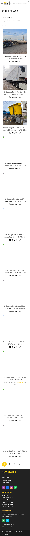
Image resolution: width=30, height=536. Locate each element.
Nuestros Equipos (7, 480)
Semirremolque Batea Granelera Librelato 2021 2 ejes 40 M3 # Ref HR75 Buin (15, 307)
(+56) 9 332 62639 (7, 506)
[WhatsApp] (15, 487)
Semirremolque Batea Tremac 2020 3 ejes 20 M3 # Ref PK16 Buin (14, 343)
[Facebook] (7, 487)
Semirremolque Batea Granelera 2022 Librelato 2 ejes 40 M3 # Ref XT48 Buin (15, 200)
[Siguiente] (25, 464)
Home (4, 475)
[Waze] (7, 520)
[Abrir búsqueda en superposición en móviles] (19, 3)
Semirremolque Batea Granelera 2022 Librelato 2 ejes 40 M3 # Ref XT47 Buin (15, 164)
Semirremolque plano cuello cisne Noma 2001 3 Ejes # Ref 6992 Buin (15, 57)
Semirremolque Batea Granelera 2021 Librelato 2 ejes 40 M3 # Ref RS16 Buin (15, 236)
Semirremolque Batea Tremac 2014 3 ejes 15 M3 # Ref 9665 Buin (15, 378)
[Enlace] (6, 3)
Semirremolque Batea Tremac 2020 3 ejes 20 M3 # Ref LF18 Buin (14, 452)
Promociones (6, 477)
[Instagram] (11, 487)
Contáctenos (5, 482)
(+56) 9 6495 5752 (7, 502)
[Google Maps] (3, 520)
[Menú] (2, 3)
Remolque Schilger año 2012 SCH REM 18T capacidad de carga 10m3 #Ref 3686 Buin (15, 129)
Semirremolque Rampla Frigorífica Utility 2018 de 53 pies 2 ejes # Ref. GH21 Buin (15, 93)
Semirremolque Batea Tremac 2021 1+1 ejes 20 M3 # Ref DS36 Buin (15, 416)
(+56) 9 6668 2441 (7, 497)
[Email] (3, 487)
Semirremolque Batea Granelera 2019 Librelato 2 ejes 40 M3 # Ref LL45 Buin (15, 271)
